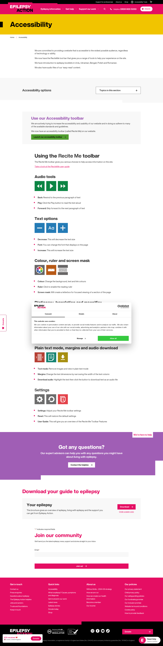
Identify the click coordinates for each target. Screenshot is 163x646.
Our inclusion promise (133, 603)
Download (124, 506)
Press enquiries (16, 592)
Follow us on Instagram (92, 631)
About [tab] (114, 314)
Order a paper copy (126, 511)
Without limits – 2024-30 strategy (99, 589)
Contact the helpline (80, 464)
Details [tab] (81, 314)
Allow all (113, 338)
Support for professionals (104, 2)
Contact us (14, 589)
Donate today (53, 609)
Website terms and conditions (136, 606)
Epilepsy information (51, 9)
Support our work (87, 9)
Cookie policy (130, 609)
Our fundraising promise (134, 599)
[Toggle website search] (105, 9)
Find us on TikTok (108, 631)
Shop (126, 2)
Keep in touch (15, 609)
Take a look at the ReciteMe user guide (52, 166)
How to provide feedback (134, 613)
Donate (128, 631)
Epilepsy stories (54, 605)
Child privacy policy (132, 592)
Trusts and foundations (19, 606)
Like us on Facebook (97, 631)
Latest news (52, 602)
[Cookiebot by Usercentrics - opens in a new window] (119, 306)
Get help (70, 9)
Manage (80, 338)
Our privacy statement (133, 589)
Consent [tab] (48, 314)
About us (119, 2)
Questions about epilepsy (19, 596)
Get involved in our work (57, 599)
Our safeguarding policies (134, 596)
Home (12, 37)
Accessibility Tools (141, 2)
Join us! (79, 566)
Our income (90, 605)
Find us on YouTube (103, 631)
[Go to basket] (151, 2)
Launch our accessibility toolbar (48, 136)
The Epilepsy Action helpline (20, 599)
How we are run (92, 592)
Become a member (93, 602)
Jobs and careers (16, 603)
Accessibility (53, 589)
